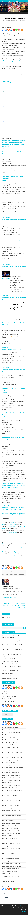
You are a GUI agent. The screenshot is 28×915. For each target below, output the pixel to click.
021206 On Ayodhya (6, 873)
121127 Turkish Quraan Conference (10, 729)
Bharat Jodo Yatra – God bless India (10, 661)
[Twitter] (6, 30)
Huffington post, (16, 552)
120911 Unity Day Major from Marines (10, 772)
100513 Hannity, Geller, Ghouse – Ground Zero (12, 866)
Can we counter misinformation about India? (12, 649)
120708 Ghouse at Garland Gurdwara (10, 795)
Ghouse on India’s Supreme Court (9, 678)
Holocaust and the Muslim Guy (9, 696)
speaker (13, 522)
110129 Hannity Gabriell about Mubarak (11, 838)
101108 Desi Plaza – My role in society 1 (11, 843)
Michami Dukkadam (6, 693)
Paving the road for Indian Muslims (10, 663)
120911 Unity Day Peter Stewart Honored (11, 770)
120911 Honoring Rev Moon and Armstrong (12, 790)
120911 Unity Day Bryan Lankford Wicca (11, 782)
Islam (10, 526)
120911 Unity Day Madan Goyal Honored (11, 775)
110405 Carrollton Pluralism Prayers (10, 825)
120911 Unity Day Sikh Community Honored (12, 765)
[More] (22, 30)
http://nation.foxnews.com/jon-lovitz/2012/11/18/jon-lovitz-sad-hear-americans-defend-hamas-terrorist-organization (13, 507)
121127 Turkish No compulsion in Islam (11, 732)
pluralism (9, 524)
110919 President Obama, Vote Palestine (11, 810)
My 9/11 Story (5, 691)
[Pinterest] (14, 30)
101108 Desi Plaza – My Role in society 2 (11, 841)
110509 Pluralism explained (8, 820)
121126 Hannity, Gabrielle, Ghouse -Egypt (11, 744)
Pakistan (21, 526)
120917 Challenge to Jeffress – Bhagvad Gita (12, 752)
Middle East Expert (19, 573)
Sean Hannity (21, 574)
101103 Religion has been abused (9, 846)
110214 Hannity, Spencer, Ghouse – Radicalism (12, 830)
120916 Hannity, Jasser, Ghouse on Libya (11, 755)
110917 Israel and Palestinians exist (10, 813)
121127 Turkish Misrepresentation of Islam (12, 734)
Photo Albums (5, 620)
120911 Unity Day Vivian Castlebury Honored (12, 760)
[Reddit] (8, 30)
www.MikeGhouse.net (14, 556)
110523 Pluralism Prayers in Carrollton (11, 818)
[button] (24, 13)
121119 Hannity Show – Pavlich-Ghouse (11, 747)
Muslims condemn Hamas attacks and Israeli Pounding (20, 605)
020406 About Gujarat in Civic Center (10, 878)
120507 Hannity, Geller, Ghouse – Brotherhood (12, 798)
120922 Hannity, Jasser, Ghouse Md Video (11, 750)
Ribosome (22, 905)
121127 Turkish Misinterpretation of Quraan (12, 737)
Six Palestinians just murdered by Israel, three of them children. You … (14, 369)
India (17, 526)
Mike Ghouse (6, 20)
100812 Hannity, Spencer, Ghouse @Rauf (11, 863)
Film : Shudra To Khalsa (7, 673)
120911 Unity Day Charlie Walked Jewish (11, 780)
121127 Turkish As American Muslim (10, 739)
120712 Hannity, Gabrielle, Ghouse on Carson (12, 793)
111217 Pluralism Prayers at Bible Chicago (11, 808)
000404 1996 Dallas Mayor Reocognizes (11, 883)
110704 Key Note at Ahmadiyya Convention (12, 815)
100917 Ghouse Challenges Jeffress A (10, 858)
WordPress (23, 911)
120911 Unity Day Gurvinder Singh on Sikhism (12, 777)
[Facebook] (3, 30)
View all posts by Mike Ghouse (9, 597)
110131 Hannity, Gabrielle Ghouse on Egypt (11, 835)
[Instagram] (19, 30)
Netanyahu (11, 574)
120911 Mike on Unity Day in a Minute (10, 787)
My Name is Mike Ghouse (8, 698)
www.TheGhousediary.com (8, 536)
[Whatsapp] (16, 30)
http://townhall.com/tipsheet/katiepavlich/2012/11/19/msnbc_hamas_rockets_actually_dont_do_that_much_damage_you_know (14, 485)
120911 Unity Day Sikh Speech (9, 762)
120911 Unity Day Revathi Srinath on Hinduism (12, 767)
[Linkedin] (11, 30)
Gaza (6, 573)
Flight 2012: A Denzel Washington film (8, 605)
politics (14, 524)
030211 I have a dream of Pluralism (10, 871)
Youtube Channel (6, 617)
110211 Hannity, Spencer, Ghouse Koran (11, 833)
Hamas (9, 573)
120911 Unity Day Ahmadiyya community (11, 785)
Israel (14, 526)
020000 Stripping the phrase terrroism (11, 881)
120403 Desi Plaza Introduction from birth (12, 803)
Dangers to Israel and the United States (11, 652)
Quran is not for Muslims (8, 701)
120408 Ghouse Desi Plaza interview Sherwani (12, 800)
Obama (15, 574)
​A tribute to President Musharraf (9, 658)
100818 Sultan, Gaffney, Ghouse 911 (10, 861)
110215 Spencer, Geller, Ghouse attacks (11, 828)
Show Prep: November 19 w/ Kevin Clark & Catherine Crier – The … (13, 324)
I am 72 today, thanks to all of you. (9, 646)
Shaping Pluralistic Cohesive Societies (11, 670)
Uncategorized (15, 571)
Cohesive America (12, 532)
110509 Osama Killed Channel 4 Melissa (11, 823)
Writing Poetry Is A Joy (7, 675)
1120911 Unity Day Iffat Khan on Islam (10, 805)
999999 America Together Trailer (10, 727)
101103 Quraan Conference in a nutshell (11, 848)
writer (3, 524)
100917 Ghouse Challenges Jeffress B (10, 856)
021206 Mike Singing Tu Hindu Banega (10, 876)
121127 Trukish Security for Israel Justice (11, 742)
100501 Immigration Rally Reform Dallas (11, 868)
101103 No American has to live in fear (10, 851)
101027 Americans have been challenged (11, 853)
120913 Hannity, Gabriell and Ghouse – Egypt (12, 757)
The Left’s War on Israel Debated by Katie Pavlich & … (14, 219)
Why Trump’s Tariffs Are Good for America (12, 644)
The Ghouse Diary (7, 571)
